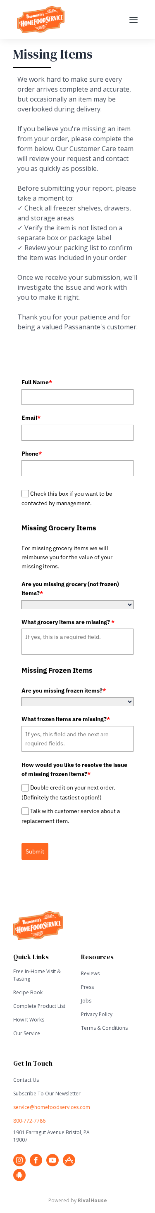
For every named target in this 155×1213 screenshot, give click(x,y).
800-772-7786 (29, 1120)
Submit (35, 851)
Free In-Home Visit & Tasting (37, 975)
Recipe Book (28, 992)
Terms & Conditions (104, 1027)
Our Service (26, 1033)
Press (87, 987)
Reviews (90, 973)
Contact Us (26, 1079)
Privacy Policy (96, 1014)
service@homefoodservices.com (51, 1107)
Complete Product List (39, 1006)
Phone (31, 453)
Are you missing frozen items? (63, 690)
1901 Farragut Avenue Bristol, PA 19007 (51, 1136)
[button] (133, 20)
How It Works (28, 1019)
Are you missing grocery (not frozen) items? (70, 588)
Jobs (86, 1000)
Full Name (36, 382)
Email (31, 417)
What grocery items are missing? (67, 622)
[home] (64, 19)
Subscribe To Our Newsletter (47, 1093)
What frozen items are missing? (65, 719)
